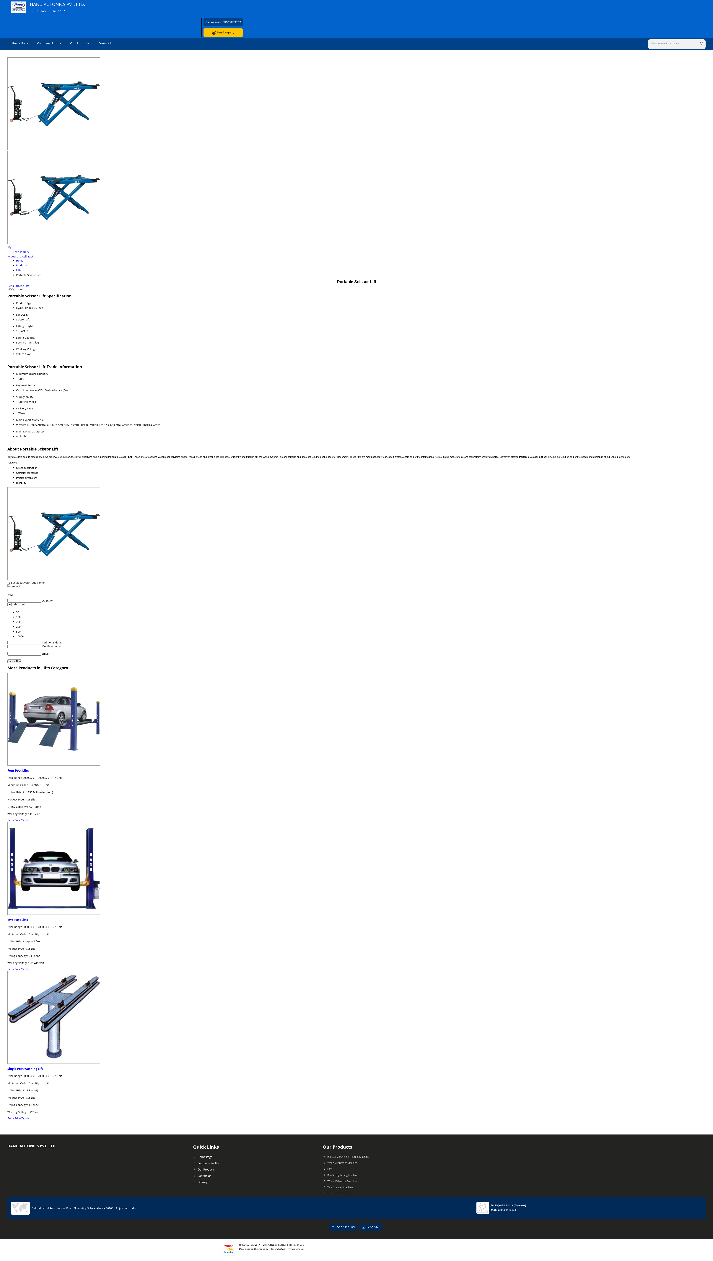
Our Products (79, 43)
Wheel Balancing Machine (342, 1181)
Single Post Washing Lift (25, 1069)
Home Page (20, 43)
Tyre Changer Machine (340, 1187)
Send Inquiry (225, 32)
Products (21, 265)
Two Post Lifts (17, 920)
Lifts (18, 270)
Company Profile (49, 43)
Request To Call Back (20, 256)
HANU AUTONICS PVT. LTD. (57, 7)
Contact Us (106, 43)
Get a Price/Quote (18, 286)
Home (19, 260)
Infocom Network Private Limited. (286, 1248)
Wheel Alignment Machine (342, 1163)
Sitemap (203, 1182)
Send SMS (373, 1227)
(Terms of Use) (297, 1244)
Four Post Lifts (18, 771)
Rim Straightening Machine (342, 1175)
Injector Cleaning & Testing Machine (348, 1156)
